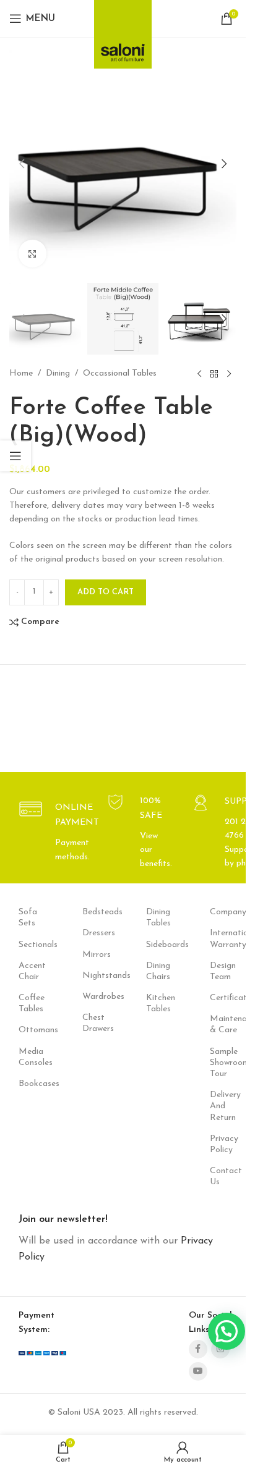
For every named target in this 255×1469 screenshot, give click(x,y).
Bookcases (32, 1083)
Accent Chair (32, 971)
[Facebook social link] (198, 1349)
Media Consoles (32, 1057)
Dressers (95, 933)
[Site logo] (123, 30)
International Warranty (223, 938)
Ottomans (32, 1030)
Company (223, 912)
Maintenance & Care (223, 1024)
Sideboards (159, 944)
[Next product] (229, 374)
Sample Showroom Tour (223, 1063)
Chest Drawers (95, 1023)
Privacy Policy (223, 1144)
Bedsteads (95, 912)
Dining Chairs (158, 971)
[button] (21, 318)
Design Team (223, 971)
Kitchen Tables (159, 1003)
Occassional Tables (120, 373)
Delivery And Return (223, 1106)
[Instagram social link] (220, 1349)
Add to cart (105, 592)
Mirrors (95, 954)
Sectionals (32, 944)
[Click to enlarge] (32, 253)
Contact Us (223, 1176)
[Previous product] (199, 374)
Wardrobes (95, 996)
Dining (58, 373)
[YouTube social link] (198, 1371)
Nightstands (95, 975)
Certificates (223, 998)
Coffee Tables (32, 1003)
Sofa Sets (28, 917)
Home (21, 373)
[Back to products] (214, 374)
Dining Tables (158, 917)
